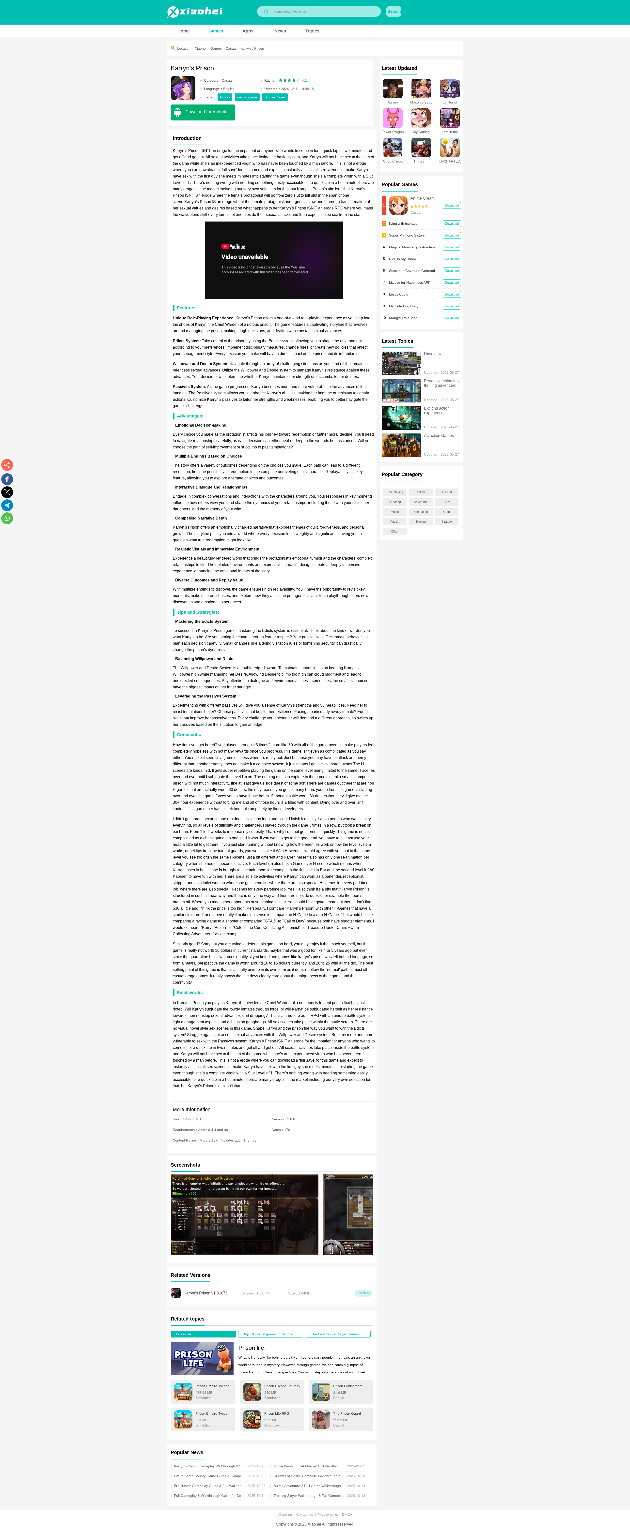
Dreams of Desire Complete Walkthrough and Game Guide (309, 1476)
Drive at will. (434, 354)
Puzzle (394, 521)
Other (394, 531)
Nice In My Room (402, 259)
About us (285, 1514)
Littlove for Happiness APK (409, 282)
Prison (225, 97)
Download (452, 205)
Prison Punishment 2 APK (351, 1386)
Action (421, 492)
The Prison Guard (347, 1413)
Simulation (421, 512)
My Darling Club (421, 134)
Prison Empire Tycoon (212, 1386)
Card (447, 502)
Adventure (421, 502)
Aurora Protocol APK (393, 104)
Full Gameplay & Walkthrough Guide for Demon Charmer (209, 1496)
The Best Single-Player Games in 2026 (341, 1334)
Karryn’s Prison (252, 48)
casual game (247, 97)
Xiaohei (200, 48)
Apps (247, 31)
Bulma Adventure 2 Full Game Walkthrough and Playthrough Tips (309, 1486)
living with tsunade (403, 223)
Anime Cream (422, 198)
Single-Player (275, 97)
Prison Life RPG (276, 1413)
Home (183, 31)
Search (394, 11)
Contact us (304, 1514)
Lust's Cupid (398, 294)
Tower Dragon (393, 132)
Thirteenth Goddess (421, 163)
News (280, 31)
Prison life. (184, 1334)
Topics (312, 31)
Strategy (447, 521)
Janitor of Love (450, 104)
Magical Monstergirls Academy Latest (413, 247)
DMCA (347, 1514)
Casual (231, 48)
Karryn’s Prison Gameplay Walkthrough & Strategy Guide (209, 1466)
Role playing (394, 492)
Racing (421, 521)
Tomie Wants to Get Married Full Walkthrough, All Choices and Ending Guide (309, 1466)
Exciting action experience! (437, 410)
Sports (447, 512)
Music (395, 512)
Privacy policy (328, 1514)
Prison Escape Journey (282, 1386)
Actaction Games (439, 435)
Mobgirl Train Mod (403, 318)
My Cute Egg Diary (403, 306)
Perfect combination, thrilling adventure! (442, 383)
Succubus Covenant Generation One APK (413, 271)
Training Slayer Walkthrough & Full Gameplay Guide (309, 1496)
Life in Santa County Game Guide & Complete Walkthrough (209, 1476)
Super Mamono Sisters (407, 235)
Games (215, 31)
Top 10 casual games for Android (269, 1334)
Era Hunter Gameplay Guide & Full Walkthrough (209, 1486)
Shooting (395, 502)
